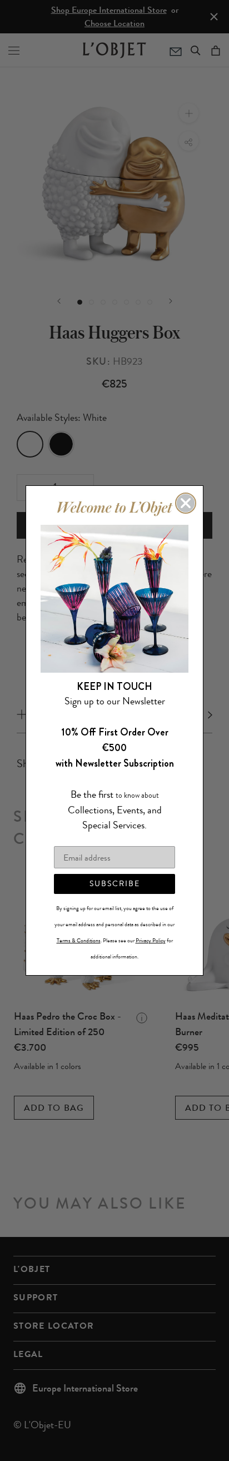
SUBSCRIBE (114, 883)
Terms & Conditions (79, 941)
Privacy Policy (151, 941)
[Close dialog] (186, 503)
